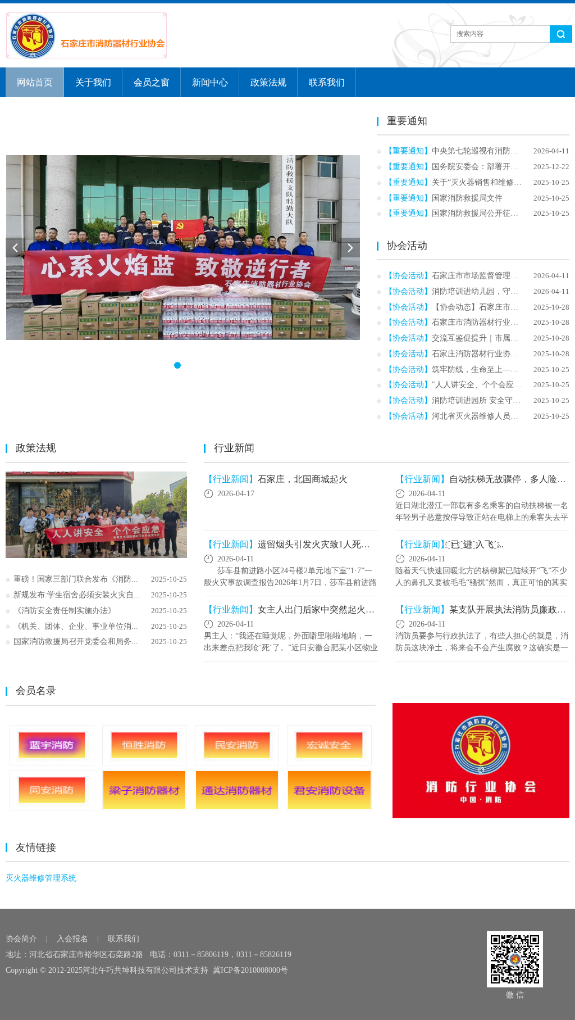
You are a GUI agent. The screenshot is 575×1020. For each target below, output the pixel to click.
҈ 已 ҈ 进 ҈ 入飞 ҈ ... (476, 544)
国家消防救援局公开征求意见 (483, 213)
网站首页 (35, 82)
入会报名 (72, 939)
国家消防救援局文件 (467, 198)
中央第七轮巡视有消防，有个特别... (494, 151)
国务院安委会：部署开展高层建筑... (494, 166)
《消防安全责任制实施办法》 (64, 610)
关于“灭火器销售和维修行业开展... (492, 182)
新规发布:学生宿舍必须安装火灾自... (76, 595)
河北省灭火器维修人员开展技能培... (494, 416)
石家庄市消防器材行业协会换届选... (494, 322)
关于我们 (93, 82)
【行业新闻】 (231, 479)
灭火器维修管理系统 (41, 878)
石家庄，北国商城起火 (303, 479)
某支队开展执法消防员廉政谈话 (512, 609)
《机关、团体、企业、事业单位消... (75, 626)
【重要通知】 (408, 151)
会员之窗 (152, 82)
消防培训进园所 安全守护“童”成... (491, 400)
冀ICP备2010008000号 (250, 970)
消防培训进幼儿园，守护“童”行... (489, 291)
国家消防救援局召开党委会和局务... (75, 641)
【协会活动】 (408, 275)
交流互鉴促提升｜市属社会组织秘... (494, 338)
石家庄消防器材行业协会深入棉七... (494, 354)
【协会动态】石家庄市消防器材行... (494, 307)
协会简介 (21, 939)
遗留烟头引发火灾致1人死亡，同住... (331, 544)
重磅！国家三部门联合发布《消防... (75, 579)
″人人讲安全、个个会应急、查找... (492, 384)
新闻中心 (210, 82)
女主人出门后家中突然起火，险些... (328, 609)
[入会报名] (481, 760)
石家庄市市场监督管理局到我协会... (494, 275)
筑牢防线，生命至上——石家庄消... (494, 369)
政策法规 (268, 82)
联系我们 (327, 82)
